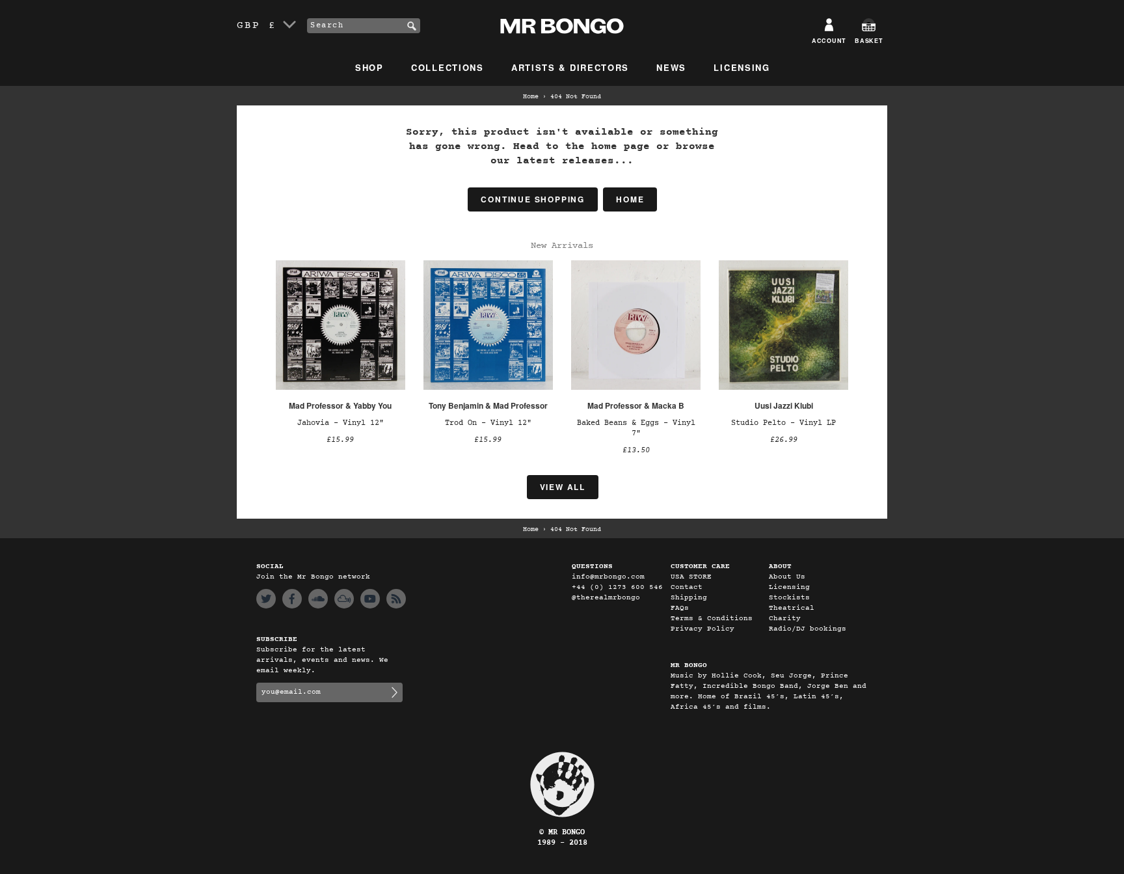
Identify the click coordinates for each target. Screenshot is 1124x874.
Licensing (741, 67)
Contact (686, 587)
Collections (447, 67)
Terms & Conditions (712, 618)
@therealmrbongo (606, 598)
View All (562, 487)
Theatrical (791, 608)
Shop (369, 67)
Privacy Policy (702, 629)
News (671, 67)
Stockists (789, 598)
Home (531, 97)
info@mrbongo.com (608, 577)
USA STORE (691, 577)
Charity (785, 618)
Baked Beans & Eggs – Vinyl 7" (636, 428)
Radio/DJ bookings (807, 629)
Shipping (689, 598)
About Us (787, 577)
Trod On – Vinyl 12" (488, 423)
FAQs (680, 608)
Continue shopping (533, 199)
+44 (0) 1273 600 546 (617, 587)
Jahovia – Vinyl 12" (340, 423)
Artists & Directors (570, 67)
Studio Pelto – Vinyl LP (783, 423)
